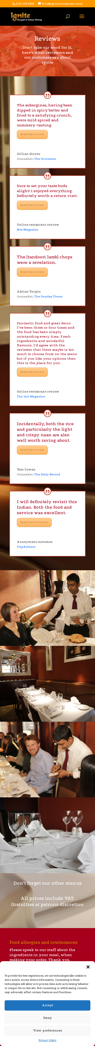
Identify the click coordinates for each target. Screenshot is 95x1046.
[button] (88, 967)
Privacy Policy (47, 1040)
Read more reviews (34, 522)
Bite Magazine (27, 229)
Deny (47, 1018)
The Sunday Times (48, 296)
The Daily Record (47, 474)
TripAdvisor (26, 546)
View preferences (47, 1030)
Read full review (32, 134)
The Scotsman (45, 158)
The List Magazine (31, 396)
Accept (47, 1005)
